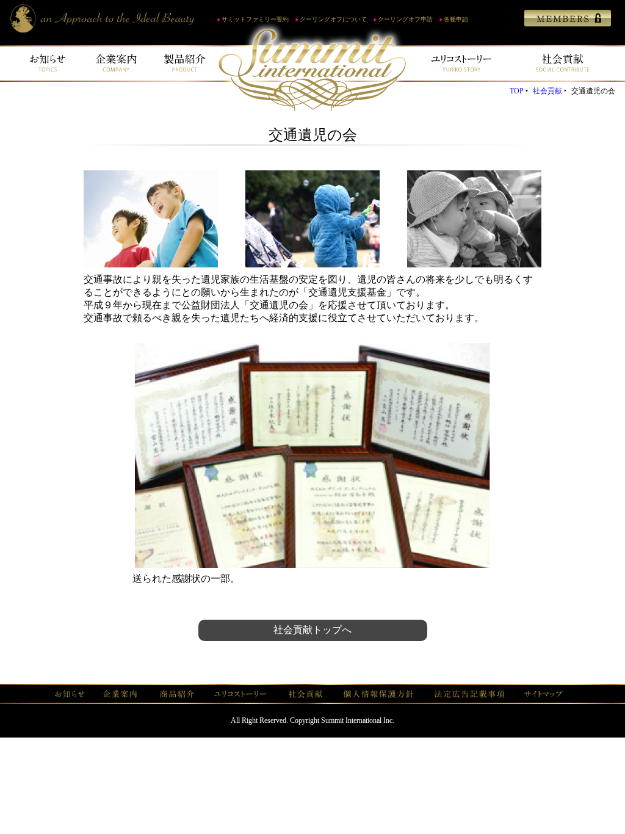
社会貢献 (547, 91)
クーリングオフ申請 (405, 19)
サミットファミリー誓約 (255, 19)
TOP (517, 91)
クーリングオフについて (333, 19)
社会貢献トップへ (312, 630)
